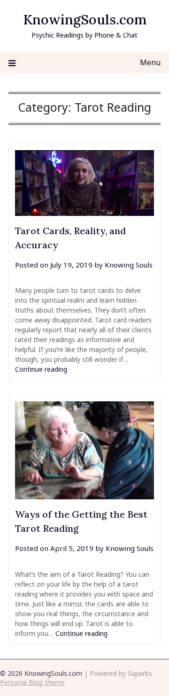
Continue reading (41, 369)
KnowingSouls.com (84, 19)
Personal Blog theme (32, 682)
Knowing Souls (129, 264)
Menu (150, 62)
